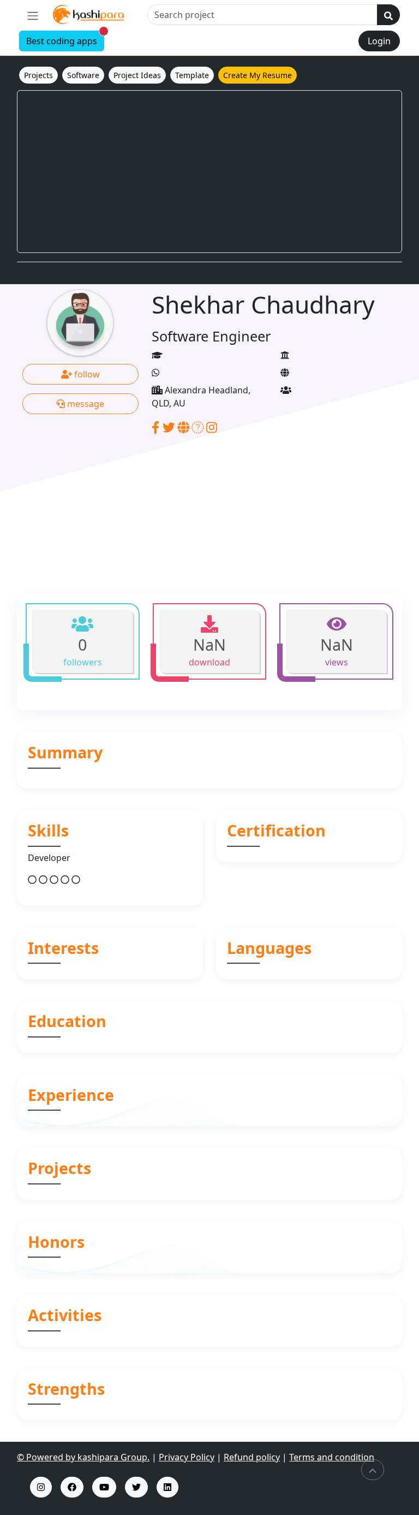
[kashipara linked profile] (167, 1487)
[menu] (32, 15)
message (84, 404)
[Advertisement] (209, 171)
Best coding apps (65, 39)
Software (83, 75)
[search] (388, 14)
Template (192, 75)
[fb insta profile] (72, 1487)
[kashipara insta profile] (41, 1487)
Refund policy (252, 1457)
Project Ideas (137, 75)
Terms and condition (331, 1457)
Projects (38, 75)
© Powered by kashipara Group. (83, 1457)
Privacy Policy (186, 1457)
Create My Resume (257, 75)
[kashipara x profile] (136, 1487)
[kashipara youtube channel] (104, 1487)
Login (379, 41)
